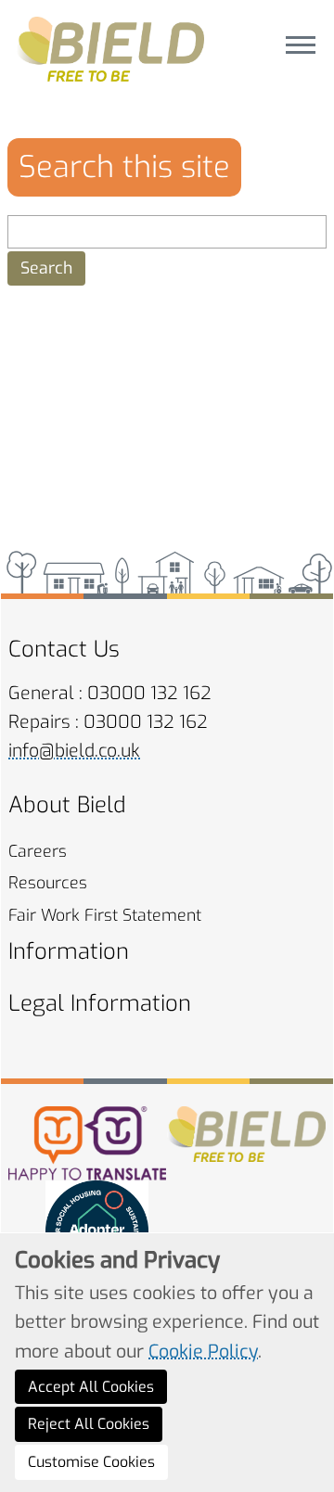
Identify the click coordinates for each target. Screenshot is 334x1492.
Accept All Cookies (91, 1386)
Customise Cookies (91, 1462)
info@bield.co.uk (74, 750)
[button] (46, 268)
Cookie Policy (203, 1351)
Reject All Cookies (88, 1424)
